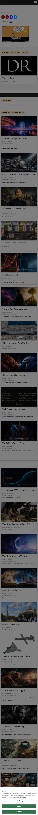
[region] (19, 801)
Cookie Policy (22, 797)
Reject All (19, 806)
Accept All (18, 811)
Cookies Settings (19, 801)
